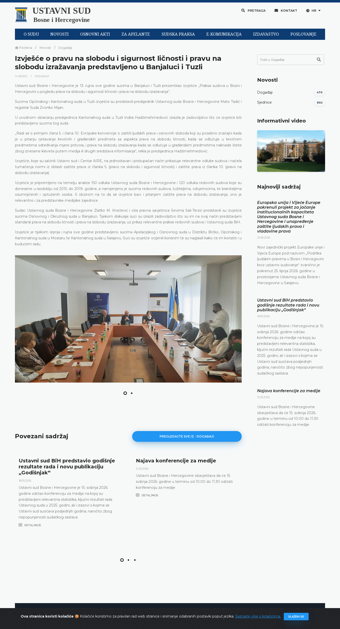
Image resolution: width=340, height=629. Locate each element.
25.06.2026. (264, 237)
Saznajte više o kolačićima (258, 616)
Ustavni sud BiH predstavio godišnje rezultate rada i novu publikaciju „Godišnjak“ (67, 467)
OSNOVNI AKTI (95, 34)
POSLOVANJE (303, 34)
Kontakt (288, 10)
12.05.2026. (142, 468)
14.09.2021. (22, 76)
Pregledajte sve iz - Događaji (187, 436)
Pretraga (256, 10)
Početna (25, 48)
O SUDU (31, 34)
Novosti (45, 48)
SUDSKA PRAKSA (178, 34)
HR (314, 10)
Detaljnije (32, 525)
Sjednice (264, 102)
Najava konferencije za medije (176, 461)
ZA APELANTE (135, 34)
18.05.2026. (25, 480)
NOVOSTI (59, 34)
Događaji (65, 48)
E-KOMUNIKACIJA (224, 34)
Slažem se (296, 616)
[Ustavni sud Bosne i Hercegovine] (128, 319)
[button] (125, 393)
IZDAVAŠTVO (266, 34)
